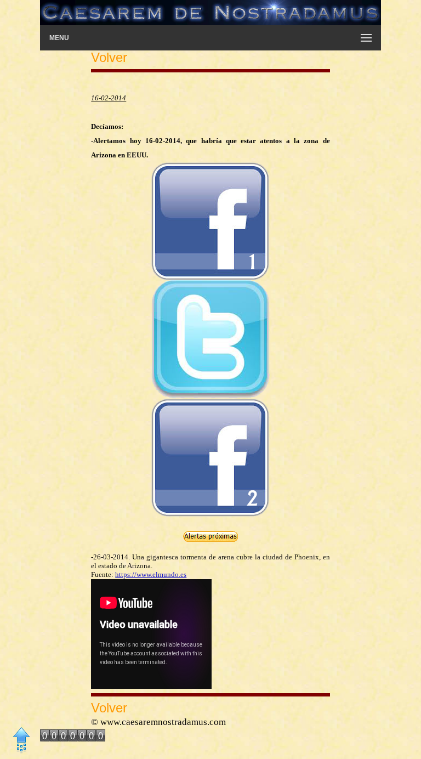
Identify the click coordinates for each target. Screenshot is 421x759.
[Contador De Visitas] (72, 738)
